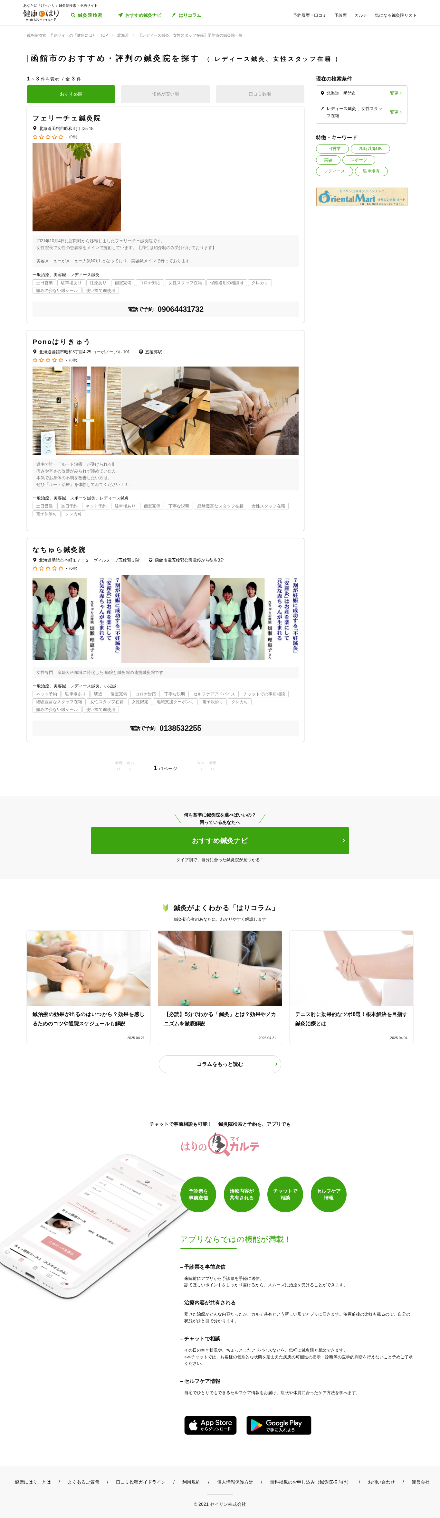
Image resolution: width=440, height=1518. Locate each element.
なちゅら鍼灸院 (59, 549)
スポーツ (358, 159)
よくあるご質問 (83, 1482)
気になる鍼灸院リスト (396, 15)
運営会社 (421, 1482)
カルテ (361, 15)
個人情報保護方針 (235, 1482)
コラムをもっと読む (220, 1064)
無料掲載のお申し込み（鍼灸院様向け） (310, 1482)
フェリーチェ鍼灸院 (67, 118)
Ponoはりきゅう (62, 341)
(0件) (73, 137)
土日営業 (332, 148)
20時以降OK (370, 148)
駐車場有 (371, 171)
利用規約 (191, 1482)
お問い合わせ (381, 1482)
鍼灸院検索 (90, 15)
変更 (394, 93)
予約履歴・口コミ (310, 15)
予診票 (340, 15)
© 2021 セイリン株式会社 (220, 1504)
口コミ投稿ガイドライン (141, 1482)
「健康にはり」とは (30, 1482)
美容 (328, 159)
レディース (334, 171)
